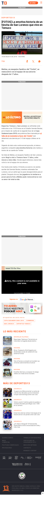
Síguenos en (14, 299)
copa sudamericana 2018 (14, 320)
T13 (3, 61)
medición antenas (30, 445)
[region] (22, 500)
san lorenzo (9, 324)
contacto (27, 448)
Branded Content (30, 450)
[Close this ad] (42, 493)
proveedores (7, 448)
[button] (27, 61)
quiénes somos (7, 438)
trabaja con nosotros (32, 438)
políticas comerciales (10, 445)
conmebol (30, 320)
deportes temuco (23, 324)
